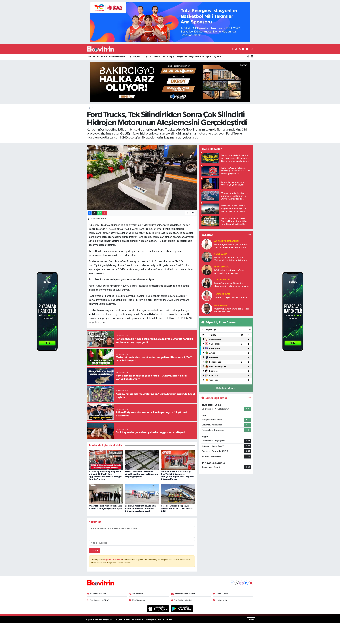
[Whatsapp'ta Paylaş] (99, 213)
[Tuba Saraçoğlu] (206, 283)
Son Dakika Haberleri (183, 600)
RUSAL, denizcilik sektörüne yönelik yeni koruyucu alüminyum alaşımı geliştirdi (141, 474)
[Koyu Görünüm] (248, 56)
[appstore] (158, 608)
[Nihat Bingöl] (206, 270)
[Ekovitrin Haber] (101, 49)
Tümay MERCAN (222, 294)
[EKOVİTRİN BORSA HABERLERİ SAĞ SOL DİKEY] (47, 311)
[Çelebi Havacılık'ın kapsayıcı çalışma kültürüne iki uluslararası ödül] (178, 494)
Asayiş (170, 56)
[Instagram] (241, 583)
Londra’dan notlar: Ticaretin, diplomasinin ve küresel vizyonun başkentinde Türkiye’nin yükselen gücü (230, 284)
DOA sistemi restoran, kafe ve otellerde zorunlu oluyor (229, 271)
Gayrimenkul (196, 56)
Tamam (251, 619)
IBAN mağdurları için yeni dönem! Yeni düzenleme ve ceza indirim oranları (230, 246)
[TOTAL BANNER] (170, 22)
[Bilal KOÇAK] (206, 308)
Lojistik (147, 56)
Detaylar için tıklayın (226, 388)
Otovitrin (159, 56)
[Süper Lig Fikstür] (249, 398)
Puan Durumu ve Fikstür (100, 600)
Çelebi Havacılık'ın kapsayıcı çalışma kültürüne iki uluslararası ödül (177, 508)
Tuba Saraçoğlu (223, 280)
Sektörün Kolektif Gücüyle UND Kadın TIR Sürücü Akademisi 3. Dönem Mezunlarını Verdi (140, 508)
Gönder (95, 550)
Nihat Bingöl (221, 267)
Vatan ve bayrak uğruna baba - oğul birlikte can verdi (231, 310)
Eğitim (217, 56)
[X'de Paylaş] (94, 213)
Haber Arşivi (222, 600)
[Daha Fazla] (104, 213)
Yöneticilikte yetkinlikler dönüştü (230, 297)
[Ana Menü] (251, 57)
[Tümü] (249, 235)
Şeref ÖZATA (220, 254)
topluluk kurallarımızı (113, 560)
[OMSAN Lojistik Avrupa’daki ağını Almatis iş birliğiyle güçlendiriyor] (106, 494)
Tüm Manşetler (138, 600)
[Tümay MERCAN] (206, 296)
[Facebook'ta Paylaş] (90, 213)
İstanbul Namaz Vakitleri (185, 594)
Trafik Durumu (222, 594)
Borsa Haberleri (118, 56)
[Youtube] (251, 583)
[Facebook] (232, 583)
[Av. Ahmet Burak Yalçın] (206, 244)
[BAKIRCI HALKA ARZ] (170, 82)
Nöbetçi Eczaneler (98, 594)
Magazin (182, 56)
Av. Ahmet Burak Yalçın (226, 241)
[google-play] (182, 608)
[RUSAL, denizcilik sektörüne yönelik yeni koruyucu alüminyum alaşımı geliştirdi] (142, 459)
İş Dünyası (135, 56)
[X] (237, 583)
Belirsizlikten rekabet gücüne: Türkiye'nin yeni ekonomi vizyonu (230, 258)
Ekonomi (102, 56)
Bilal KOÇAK (220, 305)
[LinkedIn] (246, 583)
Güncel (91, 56)
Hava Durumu (138, 594)
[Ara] (252, 49)
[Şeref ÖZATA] (206, 257)
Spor (208, 56)
